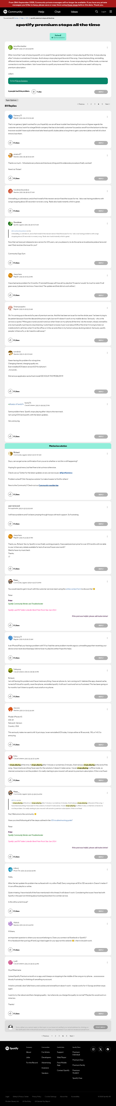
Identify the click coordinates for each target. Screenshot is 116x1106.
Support (60, 1052)
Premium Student (76, 1071)
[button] (107, 47)
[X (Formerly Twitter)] (100, 1049)
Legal (7, 1097)
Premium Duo (77, 1060)
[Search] (97, 11)
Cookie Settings (50, 1097)
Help (41, 12)
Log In (103, 11)
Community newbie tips (48, 485)
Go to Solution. (22, 81)
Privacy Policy (36, 1097)
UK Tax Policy (26, 1101)
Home (16, 18)
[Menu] (111, 11)
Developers (46, 1057)
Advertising (46, 1062)
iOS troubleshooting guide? (61, 820)
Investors (45, 1068)
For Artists (46, 1052)
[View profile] (10, 47)
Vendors (45, 1073)
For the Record (32, 1062)
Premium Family (78, 1065)
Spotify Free (77, 1078)
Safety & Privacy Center (21, 1097)
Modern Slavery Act (12, 1101)
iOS (27, 18)
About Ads (64, 1097)
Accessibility (75, 1097)
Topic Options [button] (11, 100)
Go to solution (59, 37)
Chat (57, 12)
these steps (72, 5)
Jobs (28, 1057)
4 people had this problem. (19, 91)
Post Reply (100, 1027)
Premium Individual (76, 1053)
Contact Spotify (63, 1070)
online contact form (73, 589)
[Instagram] (93, 1049)
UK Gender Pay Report (42, 1101)
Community (15, 12)
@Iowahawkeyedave (18, 231)
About (28, 1052)
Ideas (74, 12)
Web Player (61, 1057)
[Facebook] (108, 1049)
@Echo (13, 800)
